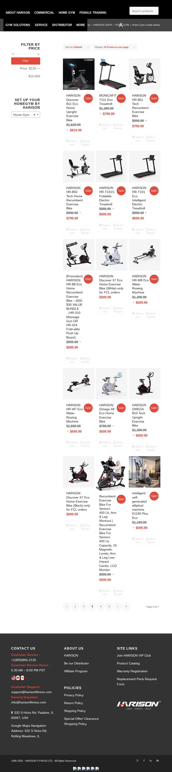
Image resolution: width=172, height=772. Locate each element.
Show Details (85, 143)
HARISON (71, 655)
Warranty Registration (132, 671)
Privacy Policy (74, 695)
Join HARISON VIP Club (134, 655)
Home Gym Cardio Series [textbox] (26, 115)
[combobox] (25, 114)
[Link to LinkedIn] (150, 760)
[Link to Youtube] (157, 760)
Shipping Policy (75, 711)
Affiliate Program (76, 671)
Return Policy (73, 703)
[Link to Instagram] (137, 760)
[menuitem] (17, 13)
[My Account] (121, 25)
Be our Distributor (76, 663)
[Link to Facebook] (144, 760)
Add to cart (73, 143)
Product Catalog (128, 663)
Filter (26, 61)
